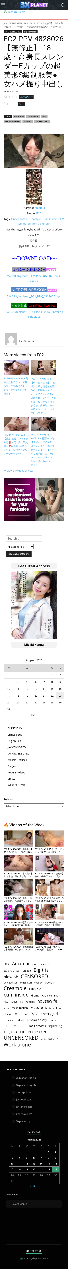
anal (34, 964)
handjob (30, 1001)
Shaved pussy (38, 1020)
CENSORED (34, 976)
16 (60, 688)
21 (44, 695)
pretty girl (49, 1014)
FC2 (21, 104)
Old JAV (12, 766)
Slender (45, 223)
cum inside (33, 116)
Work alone (17, 1044)
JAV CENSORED (17, 747)
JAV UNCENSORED (13, 23)
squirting (55, 1026)
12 (26, 688)
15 (52, 688)
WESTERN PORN (18, 785)
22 (52, 695)
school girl (22, 1020)
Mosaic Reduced (17, 760)
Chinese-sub (11, 982)
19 (26, 695)
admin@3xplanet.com (36, 1258)
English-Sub (14, 741)
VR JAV (11, 778)
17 (8, 695)
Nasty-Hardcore (53, 1008)
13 (35, 688)
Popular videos (30, 31)
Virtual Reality (47, 1039)
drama (35, 995)
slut (22, 1026)
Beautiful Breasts (12, 970)
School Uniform (28, 223)
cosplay (38, 982)
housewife (47, 1001)
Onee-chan (21, 1014)
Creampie (19, 116)
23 (60, 695)
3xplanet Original (26, 1077)
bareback (44, 964)
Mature (36, 1007)
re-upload (9, 1020)
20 (35, 695)
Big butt (27, 970)
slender (27, 121)
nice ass (8, 1014)
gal (21, 1001)
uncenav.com (24, 1113)
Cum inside (49, 219)
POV (44, 116)
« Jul (32, 714)
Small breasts (37, 1026)
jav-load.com (24, 1099)
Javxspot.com (24, 1092)
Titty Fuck (11, 1032)
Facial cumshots (51, 995)
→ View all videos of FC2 (18, 470)
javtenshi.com (24, 1106)
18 (17, 695)
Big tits (41, 970)
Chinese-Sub (15, 734)
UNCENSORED (41, 121)
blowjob (11, 977)
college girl (26, 982)
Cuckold (35, 989)
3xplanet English (26, 1085)
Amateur (26, 97)
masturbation (20, 1007)
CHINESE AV (15, 728)
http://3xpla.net (26, 341)
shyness (52, 1020)
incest (6, 1008)
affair (7, 964)
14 (44, 688)
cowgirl (50, 982)
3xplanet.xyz (24, 1121)
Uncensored (19, 219)
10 (8, 688)
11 (17, 688)
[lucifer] (11, 339)
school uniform (12, 121)
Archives (8, 799)
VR (58, 1038)
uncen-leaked (34, 1031)
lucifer (23, 336)
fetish (14, 1001)
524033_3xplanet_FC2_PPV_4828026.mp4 (34, 296)
